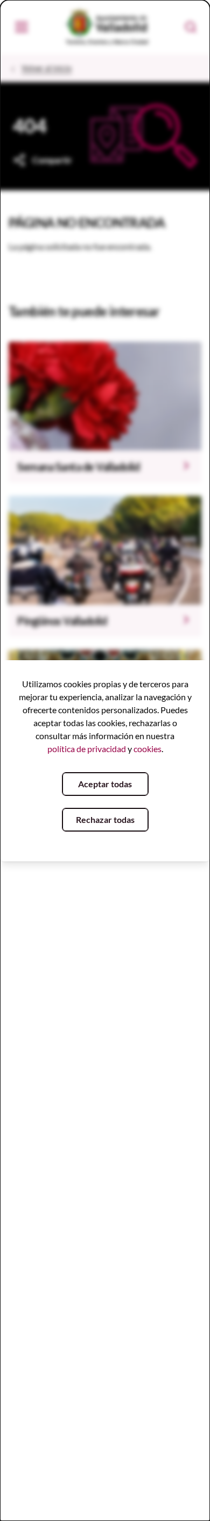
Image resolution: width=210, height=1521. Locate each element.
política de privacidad (86, 748)
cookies (148, 748)
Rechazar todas (105, 819)
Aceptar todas (105, 784)
